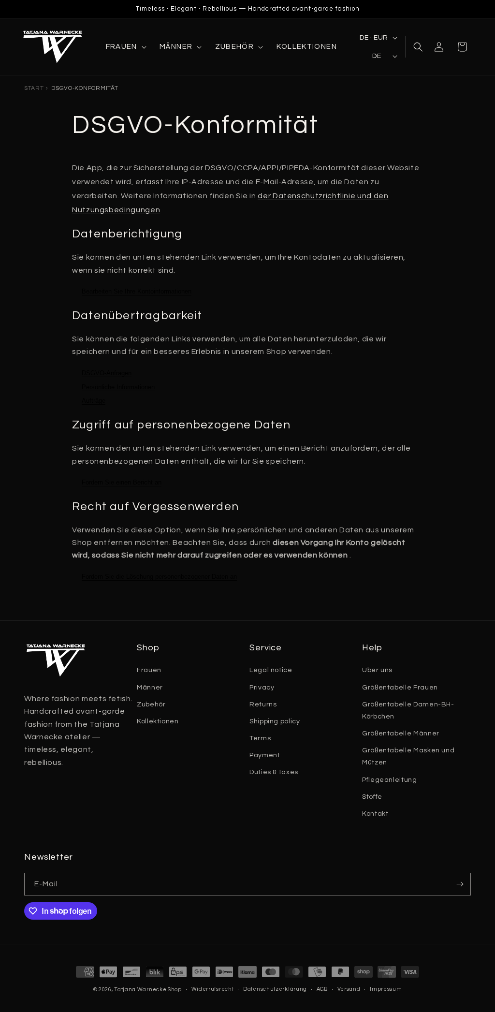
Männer (150, 687)
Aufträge (93, 400)
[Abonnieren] (459, 884)
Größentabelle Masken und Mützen (408, 756)
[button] (125, 47)
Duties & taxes (273, 772)
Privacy (261, 687)
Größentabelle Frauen (400, 687)
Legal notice (270, 670)
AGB (322, 989)
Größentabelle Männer (400, 733)
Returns (263, 704)
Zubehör (151, 704)
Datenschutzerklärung (275, 989)
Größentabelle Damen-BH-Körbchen (408, 710)
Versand (349, 989)
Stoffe (372, 796)
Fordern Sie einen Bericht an (121, 482)
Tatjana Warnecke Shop (148, 989)
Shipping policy (274, 721)
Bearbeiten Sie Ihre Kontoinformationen (136, 291)
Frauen (149, 670)
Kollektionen (158, 721)
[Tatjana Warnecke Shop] (55, 47)
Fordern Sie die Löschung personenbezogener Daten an (159, 576)
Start (34, 88)
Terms (260, 738)
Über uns (377, 670)
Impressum (386, 989)
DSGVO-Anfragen (106, 373)
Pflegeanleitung (389, 780)
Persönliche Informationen (118, 387)
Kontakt (375, 813)
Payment (264, 755)
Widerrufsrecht (212, 989)
